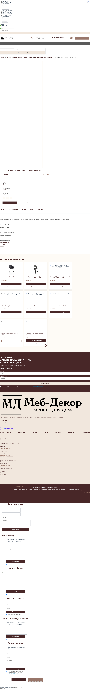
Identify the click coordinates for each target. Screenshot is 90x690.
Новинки (4, 18)
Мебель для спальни (7, 13)
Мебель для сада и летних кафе (7, 445)
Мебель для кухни (6, 6)
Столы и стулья (5, 9)
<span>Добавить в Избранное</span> (21, 264)
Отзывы (4, 17)
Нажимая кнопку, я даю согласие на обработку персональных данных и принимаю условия (22, 386)
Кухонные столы (3, 450)
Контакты (4, 21)
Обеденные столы (6, 2)
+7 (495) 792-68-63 (39, 37)
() (25, 52)
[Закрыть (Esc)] (0, 688)
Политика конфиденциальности (82, 490)
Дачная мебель (5, 4)
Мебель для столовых (7, 8)
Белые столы (3, 474)
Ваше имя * (2, 371)
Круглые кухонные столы (5, 453)
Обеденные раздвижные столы (7, 466)
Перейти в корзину (18, 679)
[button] (11, 284)
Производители (72, 432)
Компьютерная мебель (7, 5)
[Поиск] (88, 47)
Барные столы (3, 438)
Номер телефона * (4, 376)
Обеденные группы (5, 455)
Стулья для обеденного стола (6, 461)
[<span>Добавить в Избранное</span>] (11, 270)
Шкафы (4, 11)
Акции (3, 19)
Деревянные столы (4, 469)
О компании (5, 22)
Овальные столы (3, 472)
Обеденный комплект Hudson (6, 456)
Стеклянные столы (4, 471)
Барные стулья (3, 439)
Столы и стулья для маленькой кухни (8, 460)
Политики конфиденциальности (38, 386)
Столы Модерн (3, 463)
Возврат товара (5, 16)
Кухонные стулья (3, 451)
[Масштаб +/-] (4, 688)
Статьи (46, 432)
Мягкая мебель (5, 1)
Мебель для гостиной (7, 12)
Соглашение (87, 492)
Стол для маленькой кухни (6, 468)
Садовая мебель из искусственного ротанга (9, 443)
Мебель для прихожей (7, 10)
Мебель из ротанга (4, 446)
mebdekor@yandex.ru (58, 37)
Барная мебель (5, 3)
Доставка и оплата (6, 15)
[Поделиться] (1, 688)
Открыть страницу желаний (6, 687)
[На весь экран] (2, 688)
